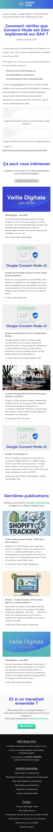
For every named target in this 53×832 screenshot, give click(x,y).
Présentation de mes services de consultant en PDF (27, 815)
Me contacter (26, 726)
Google (13, 14)
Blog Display (20, 785)
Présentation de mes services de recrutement (27, 819)
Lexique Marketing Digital (27, 793)
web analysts (17, 85)
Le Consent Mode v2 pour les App (20, 75)
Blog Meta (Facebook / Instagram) (20, 777)
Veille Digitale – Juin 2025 (16, 660)
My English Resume (27, 811)
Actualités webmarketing (26, 768)
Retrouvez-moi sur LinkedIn (27, 823)
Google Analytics (25, 14)
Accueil (5, 14)
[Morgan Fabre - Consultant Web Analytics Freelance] (26, 5)
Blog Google (20, 773)
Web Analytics (38, 750)
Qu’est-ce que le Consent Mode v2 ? (21, 71)
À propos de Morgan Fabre (27, 806)
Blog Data (21, 789)
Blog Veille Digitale (20, 781)
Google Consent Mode (25, 181)
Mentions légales (27, 827)
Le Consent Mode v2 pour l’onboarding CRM (24, 79)
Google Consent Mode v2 (16, 454)
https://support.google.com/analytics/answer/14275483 (25, 150)
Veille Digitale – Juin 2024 (16, 215)
